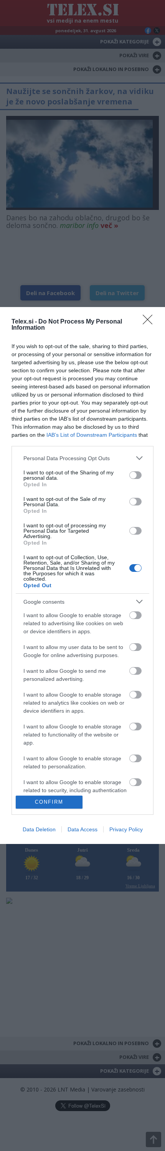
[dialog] (82, 575)
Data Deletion (39, 829)
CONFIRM (49, 802)
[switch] (135, 475)
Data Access (82, 829)
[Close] (150, 322)
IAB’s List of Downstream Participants (91, 435)
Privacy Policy (126, 829)
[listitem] (82, 458)
